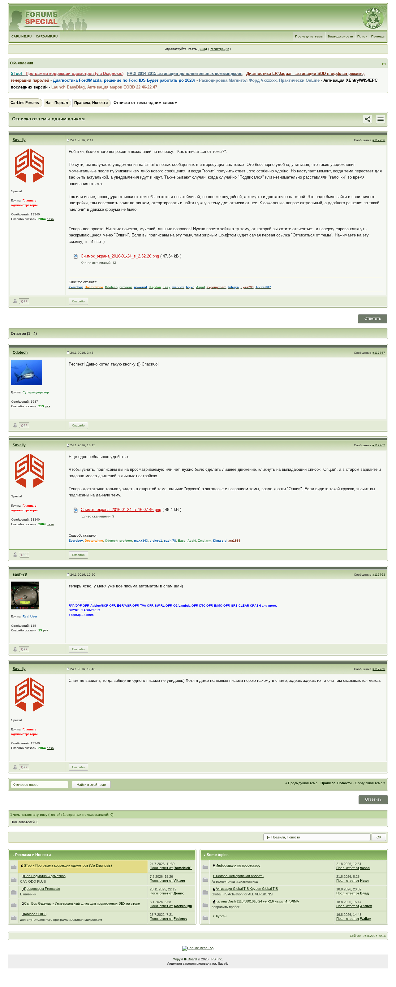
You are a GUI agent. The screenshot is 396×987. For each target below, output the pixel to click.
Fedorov (180, 918)
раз (47, 406)
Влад (364, 893)
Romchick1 (183, 868)
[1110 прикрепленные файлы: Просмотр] (22, 865)
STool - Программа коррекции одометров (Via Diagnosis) (68, 865)
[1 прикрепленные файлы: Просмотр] (23, 914)
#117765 (378, 669)
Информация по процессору (238, 865)
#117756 (378, 140)
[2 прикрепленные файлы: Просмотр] (214, 901)
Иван (364, 880)
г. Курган (219, 916)
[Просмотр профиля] (29, 165)
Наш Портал (56, 103)
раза (50, 219)
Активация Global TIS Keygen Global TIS (247, 888)
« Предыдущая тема (301, 783)
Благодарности (340, 36)
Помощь (378, 36)
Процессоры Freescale (42, 888)
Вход (203, 48)
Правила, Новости (91, 103)
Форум (178, 959)
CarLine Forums (25, 103)
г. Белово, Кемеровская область (238, 876)
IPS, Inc (216, 959)
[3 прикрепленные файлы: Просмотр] (23, 888)
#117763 (378, 574)
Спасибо (78, 301)
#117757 (378, 352)
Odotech (20, 352)
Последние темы (309, 36)
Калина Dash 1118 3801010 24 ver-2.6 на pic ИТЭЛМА (257, 901)
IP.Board (190, 959)
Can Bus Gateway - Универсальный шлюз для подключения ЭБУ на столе (82, 903)
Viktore (179, 880)
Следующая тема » (370, 783)
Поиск (362, 36)
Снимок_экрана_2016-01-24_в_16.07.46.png (121, 509)
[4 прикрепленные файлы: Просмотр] (23, 876)
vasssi (365, 868)
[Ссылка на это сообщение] (367, 119)
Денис (179, 893)
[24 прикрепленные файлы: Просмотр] (214, 888)
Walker (365, 918)
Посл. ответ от (161, 868)
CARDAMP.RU (47, 36)
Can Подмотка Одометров (45, 876)
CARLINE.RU (21, 36)
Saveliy (19, 140)
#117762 (378, 445)
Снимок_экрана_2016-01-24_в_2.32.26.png (120, 256)
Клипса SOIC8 (35, 914)
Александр (183, 906)
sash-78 (20, 574)
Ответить (372, 318)
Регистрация (219, 48)
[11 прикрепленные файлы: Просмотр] (23, 903)
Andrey (366, 906)
